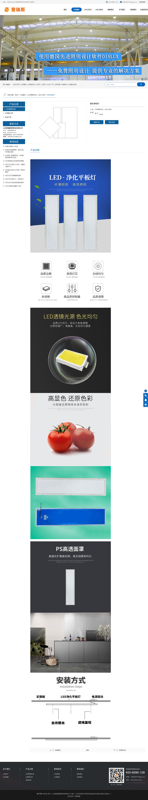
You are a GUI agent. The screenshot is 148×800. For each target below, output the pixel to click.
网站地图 (142, 2)
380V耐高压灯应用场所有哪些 (14, 161)
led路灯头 (65, 84)
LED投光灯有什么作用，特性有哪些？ (15, 171)
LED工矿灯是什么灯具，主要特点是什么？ (15, 165)
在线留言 (79, 777)
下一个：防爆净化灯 (119, 750)
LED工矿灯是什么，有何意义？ (15, 179)
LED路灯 (24, 84)
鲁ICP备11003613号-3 (44, 794)
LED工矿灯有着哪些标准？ (13, 175)
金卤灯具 (8, 117)
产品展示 (76, 9)
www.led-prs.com (11, 132)
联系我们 (133, 9)
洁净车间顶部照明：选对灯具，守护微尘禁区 (15, 151)
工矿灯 (38, 84)
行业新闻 (57, 774)
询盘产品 (97, 122)
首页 (65, 9)
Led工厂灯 (50, 84)
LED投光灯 (31, 84)
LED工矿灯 (88, 9)
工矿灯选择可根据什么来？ (13, 186)
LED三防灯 (99, 9)
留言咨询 (112, 122)
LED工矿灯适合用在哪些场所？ (15, 182)
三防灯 (43, 84)
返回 (87, 750)
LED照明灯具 (31, 95)
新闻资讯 (111, 9)
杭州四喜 (77, 796)
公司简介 (6, 774)
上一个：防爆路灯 (55, 750)
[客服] (145, 400)
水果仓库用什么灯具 (11, 146)
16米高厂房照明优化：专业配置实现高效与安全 (14, 156)
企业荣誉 (6, 777)
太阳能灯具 (29, 777)
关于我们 (122, 9)
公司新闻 (57, 777)
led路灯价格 (72, 84)
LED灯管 (57, 84)
